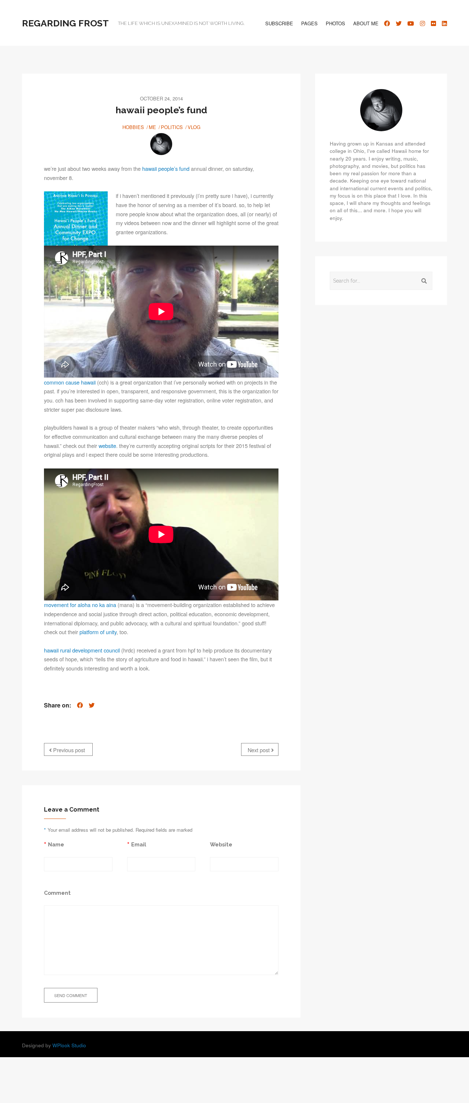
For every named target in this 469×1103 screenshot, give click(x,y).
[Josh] (161, 144)
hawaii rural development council (82, 650)
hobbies (133, 127)
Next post (259, 750)
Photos (335, 23)
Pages (309, 23)
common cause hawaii (70, 382)
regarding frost (65, 23)
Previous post (68, 750)
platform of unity (98, 632)
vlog (194, 127)
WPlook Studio (69, 1045)
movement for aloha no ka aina (80, 605)
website (107, 445)
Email (138, 844)
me (152, 127)
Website (221, 844)
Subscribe (279, 23)
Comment (57, 893)
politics (172, 127)
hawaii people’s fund (165, 168)
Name (56, 844)
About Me (365, 23)
